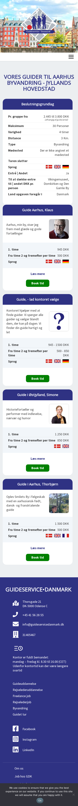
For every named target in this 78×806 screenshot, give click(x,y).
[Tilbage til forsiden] (39, 26)
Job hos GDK (23, 776)
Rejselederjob (22, 702)
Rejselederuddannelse (28, 690)
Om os (19, 768)
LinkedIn (28, 750)
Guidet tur (19, 714)
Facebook (29, 729)
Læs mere (38, 274)
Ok (40, 800)
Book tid (37, 283)
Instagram (29, 739)
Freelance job (22, 696)
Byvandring (20, 708)
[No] (73, 794)
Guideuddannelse (24, 684)
